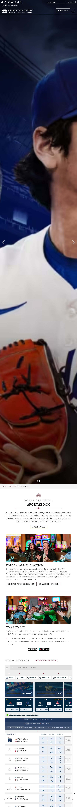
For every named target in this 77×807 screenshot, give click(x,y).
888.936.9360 (13, 5)
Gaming (11, 486)
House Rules (38, 527)
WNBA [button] (39, 723)
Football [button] (41, 719)
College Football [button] (48, 584)
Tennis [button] (46, 719)
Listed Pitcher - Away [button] (30, 727)
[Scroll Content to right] (71, 676)
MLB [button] (27, 723)
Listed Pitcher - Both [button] (57, 727)
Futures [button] (66, 727)
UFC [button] (51, 719)
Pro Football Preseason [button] (21, 584)
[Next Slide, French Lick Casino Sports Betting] (73, 242)
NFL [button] (43, 723)
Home (3, 486)
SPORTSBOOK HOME (46, 660)
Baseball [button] (35, 719)
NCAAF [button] (48, 723)
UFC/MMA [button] (33, 723)
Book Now (63, 11)
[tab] (28, 719)
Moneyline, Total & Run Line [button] (15, 727)
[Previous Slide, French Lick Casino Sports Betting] (3, 242)
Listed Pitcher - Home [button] (44, 727)
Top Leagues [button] (27, 719)
